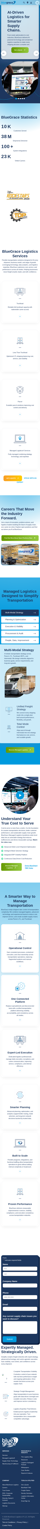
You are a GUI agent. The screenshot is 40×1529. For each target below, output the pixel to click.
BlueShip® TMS (26, 1487)
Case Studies (25, 1470)
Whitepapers (25, 1467)
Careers (4, 1487)
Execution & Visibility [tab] (14, 626)
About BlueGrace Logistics (10, 1484)
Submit (10, 1339)
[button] (3, 53)
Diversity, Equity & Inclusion (7, 1499)
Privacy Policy (22, 1522)
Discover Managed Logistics (18, 750)
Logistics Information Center (27, 1497)
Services (5, 1455)
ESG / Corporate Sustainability (7, 1494)
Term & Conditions (8, 1522)
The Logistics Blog (26, 1457)
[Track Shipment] (28, 3)
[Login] (31, 3)
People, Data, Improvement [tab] (17, 640)
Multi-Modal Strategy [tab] (14, 612)
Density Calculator (26, 1493)
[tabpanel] (20, 693)
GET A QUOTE (11, 478)
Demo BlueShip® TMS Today (31, 867)
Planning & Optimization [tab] (15, 619)
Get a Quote (18, 50)
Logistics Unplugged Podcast (27, 1463)
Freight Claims (25, 1490)
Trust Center (6, 1490)
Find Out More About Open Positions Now (18, 538)
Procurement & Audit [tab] (14, 633)
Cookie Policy (7, 1525)
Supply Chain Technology (10, 1461)
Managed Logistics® (8, 1458)
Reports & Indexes (27, 1473)
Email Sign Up (25, 1501)
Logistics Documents (8, 1503)
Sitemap (4, 1506)
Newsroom (24, 1460)
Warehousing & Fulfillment (10, 1464)
